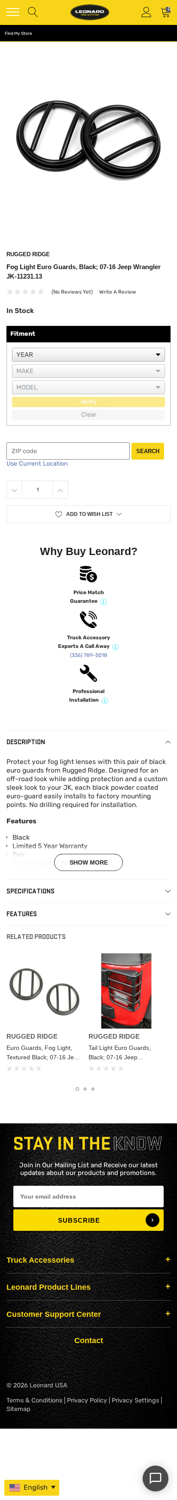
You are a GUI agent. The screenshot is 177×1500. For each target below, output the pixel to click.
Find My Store (18, 33)
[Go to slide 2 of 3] (85, 1089)
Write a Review (117, 292)
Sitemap (18, 1409)
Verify (88, 401)
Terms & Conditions (34, 1400)
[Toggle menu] (12, 12)
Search (147, 451)
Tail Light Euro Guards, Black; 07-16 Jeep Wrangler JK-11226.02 (119, 1057)
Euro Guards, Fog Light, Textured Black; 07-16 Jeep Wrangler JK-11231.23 (43, 1057)
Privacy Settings (135, 1400)
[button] (88, 514)
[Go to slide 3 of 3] (93, 1089)
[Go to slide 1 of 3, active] (77, 1089)
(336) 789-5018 (88, 655)
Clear (88, 414)
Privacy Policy (87, 1400)
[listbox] (88, 355)
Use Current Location (37, 463)
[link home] (89, 12)
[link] (44, 990)
